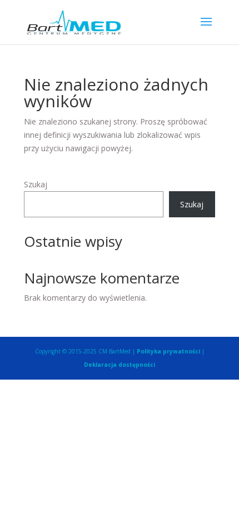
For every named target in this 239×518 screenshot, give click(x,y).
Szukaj (35, 184)
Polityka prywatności (168, 351)
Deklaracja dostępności (119, 364)
